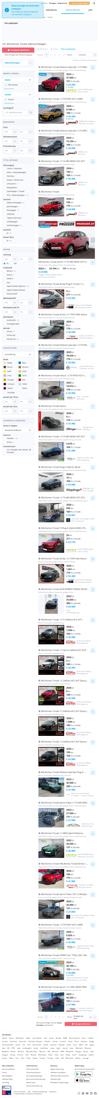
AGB (29, 1092)
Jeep (3, 1048)
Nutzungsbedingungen (34, 1076)
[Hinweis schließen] (41, 3)
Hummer (53, 1045)
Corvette (63, 1041)
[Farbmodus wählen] (93, 3)
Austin (51, 1038)
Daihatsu (84, 1041)
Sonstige (85, 1058)
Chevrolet (22, 1041)
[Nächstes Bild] (93, 240)
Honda (45, 1045)
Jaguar (92, 1045)
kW (15, 263)
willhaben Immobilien (58, 1072)
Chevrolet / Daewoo (35, 1041)
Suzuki (4, 1058)
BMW (65, 1038)
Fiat (24, 1045)
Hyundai (62, 1045)
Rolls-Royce (42, 1055)
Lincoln (65, 1048)
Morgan (78, 1051)
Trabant (42, 1058)
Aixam (11, 1038)
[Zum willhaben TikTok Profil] (83, 1093)
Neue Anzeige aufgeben (80, 3)
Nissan (85, 1051)
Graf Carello (36, 1045)
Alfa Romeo (20, 1038)
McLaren (21, 1051)
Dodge (91, 1041)
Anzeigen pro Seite (78, 1017)
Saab (56, 1055)
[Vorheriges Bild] (40, 240)
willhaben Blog (7, 1079)
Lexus (52, 1048)
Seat (62, 1055)
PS (8, 263)
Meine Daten (31, 1082)
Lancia (36, 1048)
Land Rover (44, 1048)
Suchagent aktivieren (82, 1024)
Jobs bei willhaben (8, 1069)
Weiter (69, 55)
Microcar (55, 1051)
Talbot (11, 1058)
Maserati (88, 1048)
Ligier (58, 1048)
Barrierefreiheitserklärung (35, 1079)
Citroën (55, 1041)
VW (62, 1058)
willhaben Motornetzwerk (60, 1076)
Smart (74, 1055)
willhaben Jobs (56, 1079)
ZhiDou (77, 1058)
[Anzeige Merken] (93, 68)
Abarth (4, 1038)
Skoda (68, 1055)
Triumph (50, 1058)
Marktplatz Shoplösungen (60, 1082)
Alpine (28, 1038)
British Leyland (74, 1038)
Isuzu (75, 1045)
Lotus (71, 1048)
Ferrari (18, 1045)
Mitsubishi (69, 1051)
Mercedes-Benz (31, 1051)
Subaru (91, 1055)
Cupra (70, 1041)
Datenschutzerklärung (34, 1086)
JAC (86, 1045)
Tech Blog (5, 1082)
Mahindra (79, 1048)
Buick (84, 1038)
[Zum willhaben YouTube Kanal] (87, 1093)
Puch (27, 1055)
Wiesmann (69, 1058)
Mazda (13, 1051)
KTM (13, 1048)
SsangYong (82, 1055)
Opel (92, 1051)
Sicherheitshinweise (33, 1072)
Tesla (22, 1058)
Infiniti (69, 1045)
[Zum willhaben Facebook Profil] (95, 1093)
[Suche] (30, 112)
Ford (28, 1045)
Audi (45, 1038)
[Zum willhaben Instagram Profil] (78, 1093)
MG (49, 1051)
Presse (4, 1072)
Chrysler (47, 1041)
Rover (50, 1055)
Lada (18, 1048)
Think (28, 1058)
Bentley (58, 1038)
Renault (33, 1055)
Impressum (52, 1092)
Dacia (77, 1041)
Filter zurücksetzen (68, 49)
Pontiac (12, 1055)
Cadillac (90, 1038)
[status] (22, 10)
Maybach (5, 1051)
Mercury (42, 1051)
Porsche (20, 1055)
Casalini (5, 1041)
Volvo (57, 1058)
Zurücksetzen (9, 89)
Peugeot (5, 1055)
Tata (17, 1058)
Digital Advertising (57, 1069)
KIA (8, 1048)
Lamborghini (26, 1048)
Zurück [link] (40, 55)
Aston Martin (37, 1038)
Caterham (13, 1041)
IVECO (81, 1045)
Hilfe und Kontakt (32, 1069)
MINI (62, 1051)
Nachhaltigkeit (7, 1076)
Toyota (34, 1058)
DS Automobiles (8, 1045)
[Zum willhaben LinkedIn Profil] (91, 1093)
